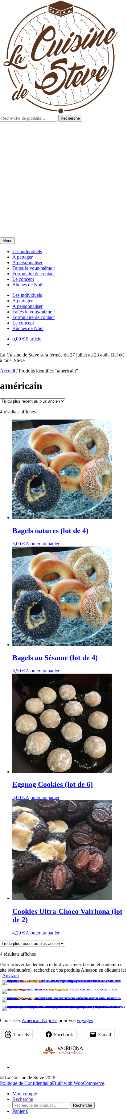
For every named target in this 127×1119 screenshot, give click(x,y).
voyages (85, 1020)
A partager (22, 257)
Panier (20, 1111)
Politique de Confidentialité (26, 1083)
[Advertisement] (63, 179)
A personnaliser (27, 262)
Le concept (23, 279)
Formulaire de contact (33, 273)
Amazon (10, 975)
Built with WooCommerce (78, 1083)
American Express (39, 1020)
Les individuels (27, 251)
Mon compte (24, 1093)
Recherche (70, 118)
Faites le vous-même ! (33, 268)
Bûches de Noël (27, 284)
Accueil (7, 370)
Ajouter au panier (42, 543)
